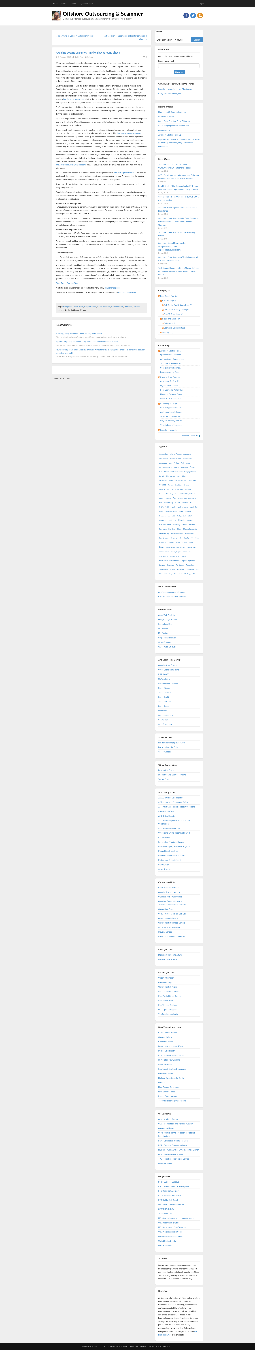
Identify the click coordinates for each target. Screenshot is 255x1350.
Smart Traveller (164, 869)
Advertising (187, 454)
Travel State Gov (165, 1213)
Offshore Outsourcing (190, 529)
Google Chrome (90, 306)
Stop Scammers (165, 724)
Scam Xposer (164, 706)
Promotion (162, 542)
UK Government (165, 1163)
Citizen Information (166, 977)
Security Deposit (176, 552)
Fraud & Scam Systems (170, 377)
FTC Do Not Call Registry (168, 1200)
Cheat (178, 476)
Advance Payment (176, 454)
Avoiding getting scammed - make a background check (88, 52)
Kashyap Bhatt (181, 516)
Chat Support (170, 476)
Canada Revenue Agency (169, 892)
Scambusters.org (165, 715)
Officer (179, 529)
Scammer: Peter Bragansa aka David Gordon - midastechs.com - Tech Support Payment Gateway (178, 221)
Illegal (161, 511)
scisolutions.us (164, 552)
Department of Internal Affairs (170, 1046)
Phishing (174, 538)
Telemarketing (163, 569)
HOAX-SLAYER (164, 678)
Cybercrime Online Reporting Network (174, 832)
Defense (90, 57)
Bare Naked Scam (166, 770)
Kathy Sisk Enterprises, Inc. (169, 93)
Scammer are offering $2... (171, 363)
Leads (170, 520)
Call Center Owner (176, 472)
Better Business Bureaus (168, 887)
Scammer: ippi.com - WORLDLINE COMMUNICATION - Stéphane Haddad (174, 166)
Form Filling (168, 502)
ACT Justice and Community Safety (173, 802)
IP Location (163, 628)
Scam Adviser (164, 688)
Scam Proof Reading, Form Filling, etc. (174, 121)
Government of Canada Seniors (171, 922)
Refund (178, 542)
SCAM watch (163, 864)
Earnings (168, 498)
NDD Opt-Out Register (167, 1009)
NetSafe (161, 1082)
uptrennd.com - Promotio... (171, 354)
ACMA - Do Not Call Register (170, 797)
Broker (193, 467)
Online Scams (164, 130)
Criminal (186, 485)
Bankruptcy (184, 467)
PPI (192, 538)
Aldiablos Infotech (175, 458)
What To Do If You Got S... (171, 398)
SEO (190, 552)
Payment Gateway (177, 533)
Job (173, 516)
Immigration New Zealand (169, 1059)
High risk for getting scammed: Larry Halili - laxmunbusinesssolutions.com (87, 341)
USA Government (165, 1245)
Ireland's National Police (168, 991)
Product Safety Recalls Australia (171, 855)
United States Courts (167, 1241)
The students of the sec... (171, 425)
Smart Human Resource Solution (169, 561)
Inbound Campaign (171, 511)
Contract (162, 484)
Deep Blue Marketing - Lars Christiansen (175, 89)
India (181, 511)
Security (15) (167, 332)
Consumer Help (164, 982)
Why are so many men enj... (172, 420)
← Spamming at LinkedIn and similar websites (75, 35)
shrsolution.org (174, 556)
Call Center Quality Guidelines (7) (178, 305)
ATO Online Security (166, 816)
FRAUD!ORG (163, 674)
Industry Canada (165, 931)
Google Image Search (167, 619)
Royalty (184, 542)
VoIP (180, 574)
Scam (99, 306)
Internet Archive (165, 624)
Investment (162, 516)
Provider (171, 542)
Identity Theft (194, 507)
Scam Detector (164, 692)
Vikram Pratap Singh (165, 574)
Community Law (165, 1037)
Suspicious (170, 565)
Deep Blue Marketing (169, 430)
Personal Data (189, 533)
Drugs (161, 498)
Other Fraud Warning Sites (67, 283)
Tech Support (180, 565)
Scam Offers (170, 547)
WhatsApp (187, 574)
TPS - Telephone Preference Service (173, 1158)
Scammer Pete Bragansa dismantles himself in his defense (177, 209)
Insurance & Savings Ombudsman (172, 1069)
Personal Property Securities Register (174, 846)
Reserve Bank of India (167, 959)
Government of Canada (168, 918)
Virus (176, 574)
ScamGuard (163, 719)
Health (173, 507)
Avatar (188, 463)
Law (190, 515)
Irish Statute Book (165, 1000)
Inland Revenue (165, 1064)
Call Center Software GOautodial (172, 596)
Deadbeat (187, 489)
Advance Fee (163, 454)
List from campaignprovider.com (171, 742)
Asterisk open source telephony (171, 592)
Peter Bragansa (164, 538)
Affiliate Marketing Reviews (169, 134)
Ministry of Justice (165, 1073)
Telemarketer (190, 565)
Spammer (191, 561)
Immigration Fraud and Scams (171, 842)
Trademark (128, 306)
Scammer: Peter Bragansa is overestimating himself (176, 234)
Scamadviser (181, 547)
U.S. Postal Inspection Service (171, 1231)
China (184, 476)
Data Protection (177, 489)
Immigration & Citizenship (169, 927)
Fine (160, 502)
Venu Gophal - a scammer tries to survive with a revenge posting (178, 198)
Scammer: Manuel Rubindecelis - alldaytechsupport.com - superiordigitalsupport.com (172, 246)
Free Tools (185, 502)
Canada (161, 476)
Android (176, 463)
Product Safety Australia (168, 851)
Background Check (70, 306)
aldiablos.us (163, 463)
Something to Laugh (168, 403)
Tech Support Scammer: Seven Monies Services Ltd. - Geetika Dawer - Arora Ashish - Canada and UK (178, 271)
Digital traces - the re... (169, 385)
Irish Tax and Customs (167, 1005)
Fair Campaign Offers (127, 292)
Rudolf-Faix (79, 57)
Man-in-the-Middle (165, 524)
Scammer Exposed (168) (174, 327)
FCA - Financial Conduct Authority (172, 1145)
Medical (184, 524)
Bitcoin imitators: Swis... (170, 372)
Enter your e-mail (166, 61)
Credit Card (178, 485)
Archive (64, 3)
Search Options (117, 306)
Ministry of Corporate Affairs (170, 954)
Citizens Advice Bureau (168, 1119)
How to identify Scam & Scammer (172, 112)
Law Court (162, 520)
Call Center (164, 471)
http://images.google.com (73, 99)
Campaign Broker (190, 472)
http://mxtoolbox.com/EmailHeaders (71, 164)
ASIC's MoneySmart (166, 811)
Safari (191, 542)
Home (55, 3)
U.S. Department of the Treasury (172, 1227)
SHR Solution (163, 556)
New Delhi (171, 529)
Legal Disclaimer (86, 3)
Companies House (166, 1128)
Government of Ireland (167, 986)
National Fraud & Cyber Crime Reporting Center (178, 1149)
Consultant (192, 480)
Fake (174, 498)
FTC (191, 502)
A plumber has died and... (171, 412)
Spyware (162, 565)
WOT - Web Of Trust (166, 646)
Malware (190, 520)
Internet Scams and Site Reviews (172, 774)
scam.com (162, 710)
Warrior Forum (164, 779)
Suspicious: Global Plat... (170, 367)
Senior (185, 552)
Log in (201, 3)
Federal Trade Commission (187, 498)
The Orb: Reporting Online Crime (172, 1100)
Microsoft (192, 524)
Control (170, 485)
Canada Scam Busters (167, 665)
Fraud (81, 306)
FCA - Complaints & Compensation (173, 1140)
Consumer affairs (165, 1041)
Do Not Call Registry (166, 1050)
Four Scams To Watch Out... (172, 389)
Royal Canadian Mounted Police (171, 936)
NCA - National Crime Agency (170, 1154)
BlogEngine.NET (148, 1346)
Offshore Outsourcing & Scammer (103, 14)
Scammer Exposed (112, 287)
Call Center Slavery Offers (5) (176, 309)
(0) (146, 57)
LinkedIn (136, 306)
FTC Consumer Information (169, 1195)
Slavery (183, 556)
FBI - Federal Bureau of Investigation (173, 1186)
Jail (169, 516)
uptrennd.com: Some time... (172, 359)
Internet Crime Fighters (168, 683)
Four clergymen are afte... (171, 407)
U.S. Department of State (168, 1222)
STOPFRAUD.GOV (166, 1209)
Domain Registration (187, 494)
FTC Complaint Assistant (168, 1190)
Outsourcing (164, 533)
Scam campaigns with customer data (173, 125)
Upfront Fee (190, 569)
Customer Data (164, 489)
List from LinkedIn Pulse (168, 747)
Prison (197, 538)
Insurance (188, 511)
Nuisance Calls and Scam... (171, 394)
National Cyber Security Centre (171, 1078)
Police (180, 538)
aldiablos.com (187, 458)
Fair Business (164, 837)
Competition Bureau (166, 909)
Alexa (170, 463)
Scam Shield (163, 697)
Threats (172, 569)
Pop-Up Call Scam (166, 116)
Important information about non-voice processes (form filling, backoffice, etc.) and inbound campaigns (179, 142)
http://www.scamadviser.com (129, 133)
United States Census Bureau (170, 1236)
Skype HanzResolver (167, 637)
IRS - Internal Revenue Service (171, 1204)
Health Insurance (182, 507)
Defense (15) (169, 323)
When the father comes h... (171, 416)
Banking (176, 467)
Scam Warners (164, 701)
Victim (197, 569)
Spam (184, 560)
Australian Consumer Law (169, 828)
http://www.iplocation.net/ (124, 172)
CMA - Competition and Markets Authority (175, 1123)
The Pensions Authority (168, 1014)
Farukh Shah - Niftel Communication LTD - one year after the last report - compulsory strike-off (178, 188)
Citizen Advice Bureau (167, 1032)
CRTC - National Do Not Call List (172, 913)
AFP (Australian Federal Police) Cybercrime (176, 806)
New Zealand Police (166, 1091)
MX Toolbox (163, 633)
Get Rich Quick (164, 507)
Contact (73, 3)
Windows (196, 574)
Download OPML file (190, 435)
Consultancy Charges (166, 480)
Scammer (106, 306)
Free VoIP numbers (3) (173, 314)
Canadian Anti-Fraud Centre (170, 896)
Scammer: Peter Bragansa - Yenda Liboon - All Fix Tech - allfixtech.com (178, 259)
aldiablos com (163, 458)
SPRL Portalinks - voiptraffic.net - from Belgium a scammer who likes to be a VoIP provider (178, 177)
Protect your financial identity (170, 860)
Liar (175, 520)
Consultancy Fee (180, 480)
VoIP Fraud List (164, 751)
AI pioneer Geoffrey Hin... (171, 381)
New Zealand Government (169, 1087)
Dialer (176, 494)
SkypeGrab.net (164, 642)
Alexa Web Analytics (166, 615)
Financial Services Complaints (171, 1055)
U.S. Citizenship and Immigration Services (176, 1218)
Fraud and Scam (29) (171, 318)
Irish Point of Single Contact (170, 996)
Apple (182, 463)
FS (172, 1346)
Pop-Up (186, 538)
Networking (163, 529)
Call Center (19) (169, 300)
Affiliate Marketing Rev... (170, 350)
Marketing (176, 524)
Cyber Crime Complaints (168, 669)
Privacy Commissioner (167, 1096)
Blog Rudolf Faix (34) (169, 296)
